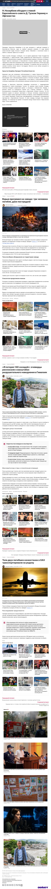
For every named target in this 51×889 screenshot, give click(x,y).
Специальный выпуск (20, 4)
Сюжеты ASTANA (10, 7)
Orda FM (34, 1)
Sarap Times (8, 4)
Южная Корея (6, 298)
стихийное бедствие (17, 491)
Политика (5, 129)
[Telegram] (12, 885)
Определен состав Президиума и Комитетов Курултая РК (34, 361)
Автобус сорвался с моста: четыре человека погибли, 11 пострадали (19, 357)
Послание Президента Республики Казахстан (12, 880)
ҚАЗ (43, 1)
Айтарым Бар (14, 4)
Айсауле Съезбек (9, 376)
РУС (47, 1)
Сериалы (22, 1)
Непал (10, 491)
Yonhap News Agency (8, 243)
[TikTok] (17, 885)
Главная (3, 7)
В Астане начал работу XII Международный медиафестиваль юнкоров (19, 189)
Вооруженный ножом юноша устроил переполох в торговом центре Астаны (21, 700)
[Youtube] (14, 885)
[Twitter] (5, 885)
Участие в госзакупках (7, 881)
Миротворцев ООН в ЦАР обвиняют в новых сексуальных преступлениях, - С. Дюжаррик (27, 193)
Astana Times (3, 4)
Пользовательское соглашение (8, 878)
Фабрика (16, 298)
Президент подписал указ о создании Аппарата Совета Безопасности (19, 550)
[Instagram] (7, 885)
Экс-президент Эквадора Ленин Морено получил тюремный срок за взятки (30, 554)
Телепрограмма (29, 1)
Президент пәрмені (26, 4)
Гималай (25, 491)
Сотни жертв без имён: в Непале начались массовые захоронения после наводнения (24, 802)
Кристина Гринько (9, 204)
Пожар (11, 298)
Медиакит (4, 882)
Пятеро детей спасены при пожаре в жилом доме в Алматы (18, 738)
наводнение (5, 491)
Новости (10, 1)
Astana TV (34, 241)
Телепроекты (16, 1)
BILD (8, 419)
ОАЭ (4, 640)
